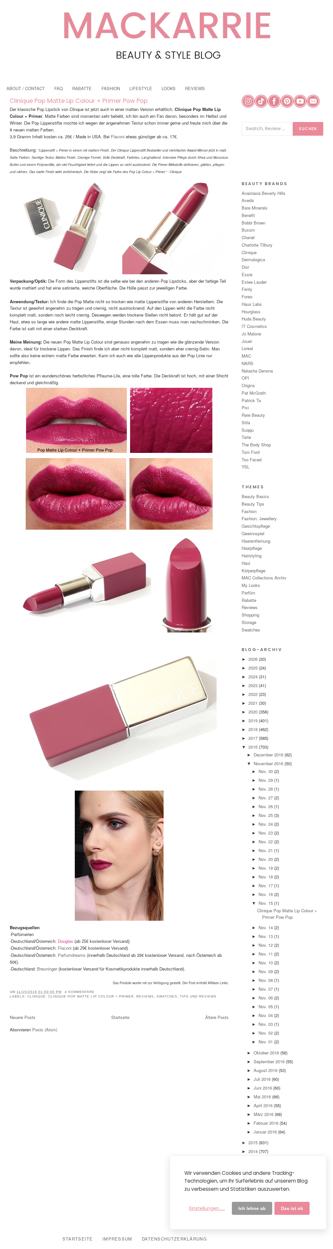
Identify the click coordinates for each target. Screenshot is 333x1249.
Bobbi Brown (253, 223)
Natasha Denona (257, 371)
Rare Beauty (253, 415)
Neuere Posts (22, 1017)
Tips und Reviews (198, 996)
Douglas (65, 941)
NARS (247, 363)
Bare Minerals (255, 208)
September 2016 (270, 1061)
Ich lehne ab (252, 1208)
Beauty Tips (253, 504)
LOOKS (169, 88)
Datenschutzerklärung (174, 1239)
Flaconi (118, 136)
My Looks (251, 585)
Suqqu (248, 430)
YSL (245, 467)
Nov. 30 (266, 771)
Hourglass (251, 311)
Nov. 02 (266, 1033)
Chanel (248, 237)
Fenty (247, 289)
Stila (246, 422)
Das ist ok (292, 1208)
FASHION (110, 88)
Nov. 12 (266, 945)
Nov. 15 (266, 903)
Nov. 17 (266, 885)
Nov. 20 (266, 859)
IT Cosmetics (254, 326)
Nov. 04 (266, 1015)
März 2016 (264, 1114)
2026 (253, 659)
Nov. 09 (266, 971)
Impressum (117, 1239)
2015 (253, 1142)
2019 (253, 720)
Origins (248, 385)
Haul (246, 563)
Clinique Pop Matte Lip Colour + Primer (91, 996)
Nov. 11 (266, 954)
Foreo (247, 296)
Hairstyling (251, 555)
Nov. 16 (266, 894)
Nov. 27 (266, 797)
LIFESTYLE (140, 88)
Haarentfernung (256, 541)
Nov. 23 (266, 833)
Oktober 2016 (267, 1053)
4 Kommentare (80, 992)
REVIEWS (195, 88)
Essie (247, 274)
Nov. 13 (266, 936)
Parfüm (248, 593)
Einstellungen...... (207, 1208)
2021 (253, 703)
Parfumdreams (71, 955)
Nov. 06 (266, 998)
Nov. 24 (266, 824)
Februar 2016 (267, 1123)
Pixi (245, 407)
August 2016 (266, 1070)
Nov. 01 (266, 1042)
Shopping (250, 615)
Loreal (247, 348)
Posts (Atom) (44, 1029)
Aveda (248, 200)
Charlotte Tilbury (257, 245)
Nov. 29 (266, 780)
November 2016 (269, 763)
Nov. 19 (266, 868)
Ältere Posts (217, 1017)
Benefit (248, 215)
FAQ (58, 88)
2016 (253, 747)
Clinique (36, 996)
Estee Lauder (254, 282)
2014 (253, 1151)
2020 (253, 712)
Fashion (249, 511)
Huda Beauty (254, 319)
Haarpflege (252, 548)
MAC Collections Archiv (264, 578)
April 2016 (264, 1105)
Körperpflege (253, 570)
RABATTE (82, 88)
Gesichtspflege (256, 526)
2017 (253, 738)
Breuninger (46, 969)
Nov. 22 (266, 841)
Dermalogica (253, 259)
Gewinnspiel (253, 533)
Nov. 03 (266, 1024)
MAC (246, 356)
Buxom (248, 230)
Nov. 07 (266, 989)
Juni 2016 (263, 1088)
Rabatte (249, 600)
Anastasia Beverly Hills (264, 193)
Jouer (247, 341)
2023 (253, 685)
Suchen (308, 128)
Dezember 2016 (269, 755)
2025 (253, 668)
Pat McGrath (254, 393)
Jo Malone (251, 334)
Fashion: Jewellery (259, 518)
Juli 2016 (263, 1079)
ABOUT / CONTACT (26, 88)
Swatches (166, 996)
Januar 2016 (266, 1132)
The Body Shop (256, 444)
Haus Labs (252, 304)
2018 (253, 729)
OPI (245, 378)
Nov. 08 (266, 980)
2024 (253, 676)
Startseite (120, 1017)
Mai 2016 (263, 1096)
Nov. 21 (266, 850)
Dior (245, 267)
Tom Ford (251, 452)
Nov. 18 (266, 877)
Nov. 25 (266, 815)
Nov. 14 (266, 927)
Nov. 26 (266, 806)
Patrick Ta (251, 400)
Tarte (246, 437)
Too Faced (251, 459)
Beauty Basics (255, 496)
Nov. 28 (266, 789)
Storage (249, 622)
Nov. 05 (266, 1006)
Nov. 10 (266, 962)
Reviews (145, 996)
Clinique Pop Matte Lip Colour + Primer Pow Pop (79, 101)
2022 (253, 694)
